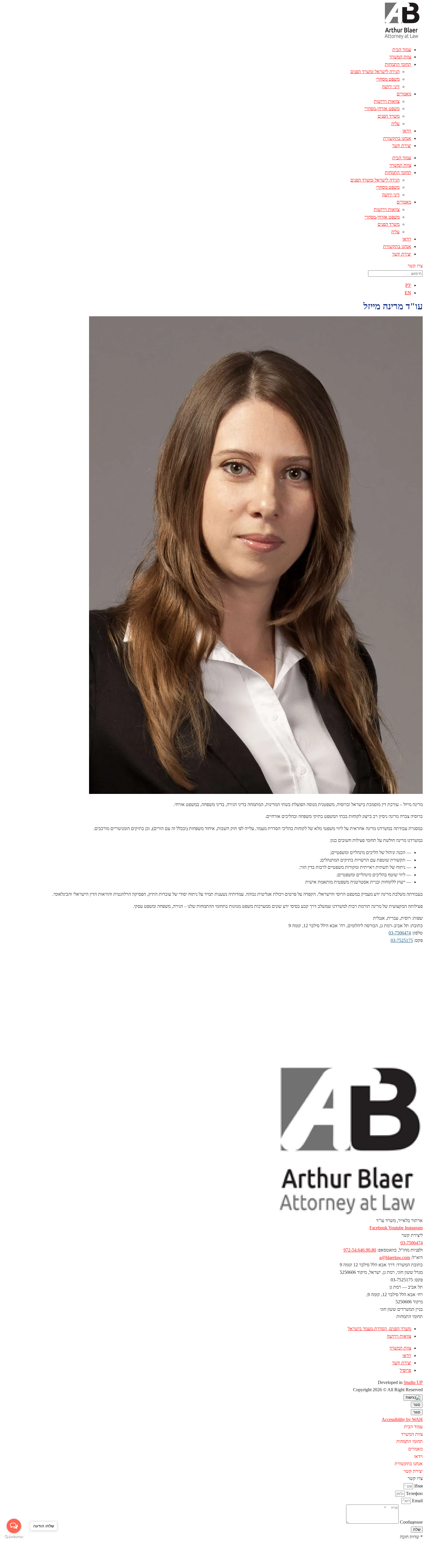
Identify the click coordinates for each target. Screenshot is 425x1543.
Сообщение (411, 1522)
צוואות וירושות (387, 101)
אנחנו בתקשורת (397, 138)
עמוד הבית (401, 49)
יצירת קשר (401, 145)
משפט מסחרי (388, 79)
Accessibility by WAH (402, 1419)
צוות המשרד (400, 56)
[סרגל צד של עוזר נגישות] (413, 1397)
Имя (418, 1485)
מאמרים (404, 93)
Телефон (414, 1493)
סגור (416, 1404)
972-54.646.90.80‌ (359, 1250)
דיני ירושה (391, 86)
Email (417, 1500)
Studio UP (413, 1382)
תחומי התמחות (398, 64)
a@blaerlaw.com (394, 1257)
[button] (415, 265)
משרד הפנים (389, 116)
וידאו (406, 130)
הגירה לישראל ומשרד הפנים (375, 71)
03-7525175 (402, 940)
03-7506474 (400, 932)
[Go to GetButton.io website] (14, 1537)
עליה (395, 123)
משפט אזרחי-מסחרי (382, 108)
